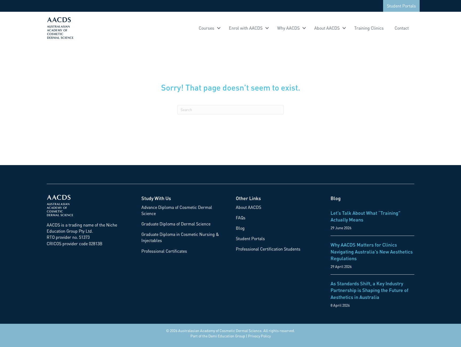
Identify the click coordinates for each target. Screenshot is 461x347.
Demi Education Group (226, 335)
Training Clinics (369, 28)
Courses (206, 28)
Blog (240, 228)
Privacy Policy (259, 335)
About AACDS (327, 28)
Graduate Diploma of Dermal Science (175, 224)
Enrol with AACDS (246, 28)
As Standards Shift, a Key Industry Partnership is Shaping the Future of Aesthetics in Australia (369, 290)
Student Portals (401, 6)
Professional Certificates (164, 251)
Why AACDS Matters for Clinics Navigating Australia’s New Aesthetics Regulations (372, 251)
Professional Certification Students (268, 249)
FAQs (240, 217)
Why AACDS (288, 28)
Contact (402, 28)
